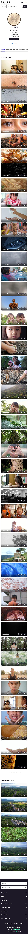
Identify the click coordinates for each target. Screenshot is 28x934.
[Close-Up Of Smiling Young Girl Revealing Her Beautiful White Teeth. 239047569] (14, 718)
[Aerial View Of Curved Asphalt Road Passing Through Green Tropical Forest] (14, 790)
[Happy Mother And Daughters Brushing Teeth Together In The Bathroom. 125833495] (14, 67)
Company (4, 893)
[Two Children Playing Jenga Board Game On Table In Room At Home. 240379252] (14, 229)
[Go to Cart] (22, 2)
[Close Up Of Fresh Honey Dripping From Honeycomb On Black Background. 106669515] (14, 762)
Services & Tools (5, 918)
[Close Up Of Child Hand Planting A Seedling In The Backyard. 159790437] (14, 348)
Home (3, 49)
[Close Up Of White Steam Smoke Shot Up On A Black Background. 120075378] (14, 629)
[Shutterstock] (14, 925)
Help (2, 896)
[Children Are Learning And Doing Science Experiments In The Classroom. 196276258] (14, 200)
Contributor (4, 911)
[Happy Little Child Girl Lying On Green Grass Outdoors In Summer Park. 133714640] (14, 407)
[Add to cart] (24, 72)
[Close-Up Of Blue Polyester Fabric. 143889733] (14, 570)
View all (10, 57)
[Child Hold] (14, 555)
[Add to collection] (21, 72)
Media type (4, 900)
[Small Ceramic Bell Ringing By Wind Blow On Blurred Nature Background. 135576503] (14, 658)
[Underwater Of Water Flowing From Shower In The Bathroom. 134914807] (14, 289)
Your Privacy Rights (18, 923)
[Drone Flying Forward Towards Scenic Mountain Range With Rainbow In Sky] (14, 849)
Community (4, 914)
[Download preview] (18, 72)
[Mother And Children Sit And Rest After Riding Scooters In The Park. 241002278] (14, 363)
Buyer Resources (5, 907)
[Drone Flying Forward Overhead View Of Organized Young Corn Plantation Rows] (14, 834)
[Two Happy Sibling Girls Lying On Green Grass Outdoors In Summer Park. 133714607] (14, 318)
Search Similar (6, 71)
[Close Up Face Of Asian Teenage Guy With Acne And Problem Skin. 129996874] (14, 688)
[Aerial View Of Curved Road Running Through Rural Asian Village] (14, 805)
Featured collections (7, 903)
